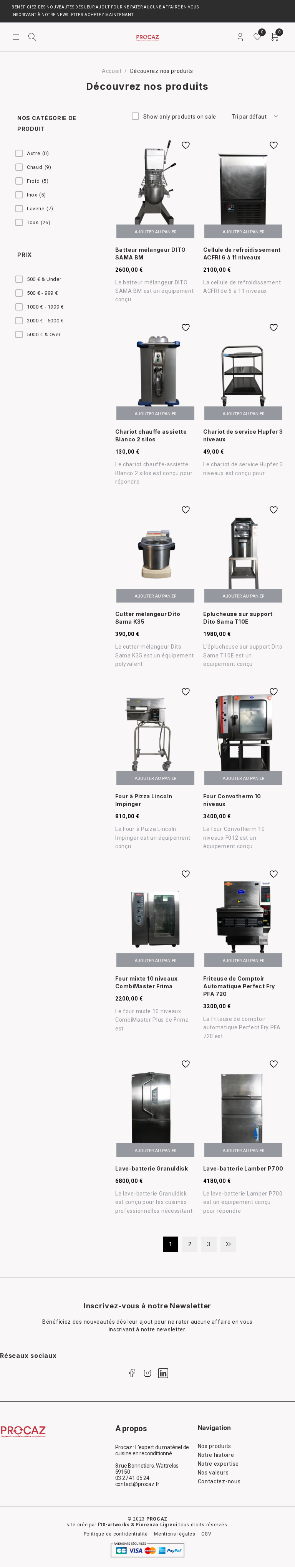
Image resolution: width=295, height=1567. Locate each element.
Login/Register (240, 37)
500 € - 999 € (42, 293)
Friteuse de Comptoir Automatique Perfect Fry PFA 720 (239, 986)
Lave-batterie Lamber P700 (243, 1168)
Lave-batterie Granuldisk (151, 1168)
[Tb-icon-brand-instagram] (147, 1373)
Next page (228, 1244)
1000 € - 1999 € (45, 307)
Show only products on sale (179, 117)
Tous (39, 222)
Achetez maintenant (109, 15)
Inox (36, 195)
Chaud (39, 167)
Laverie (40, 208)
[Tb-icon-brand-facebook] (132, 1373)
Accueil (111, 71)
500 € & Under (44, 279)
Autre (38, 153)
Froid (38, 181)
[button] (155, 231)
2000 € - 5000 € (45, 321)
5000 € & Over (43, 334)
